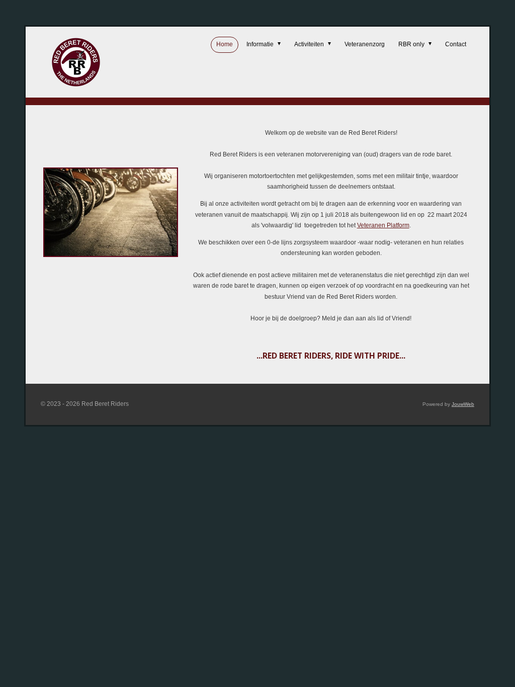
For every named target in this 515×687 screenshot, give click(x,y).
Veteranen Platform (383, 225)
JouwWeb (463, 404)
